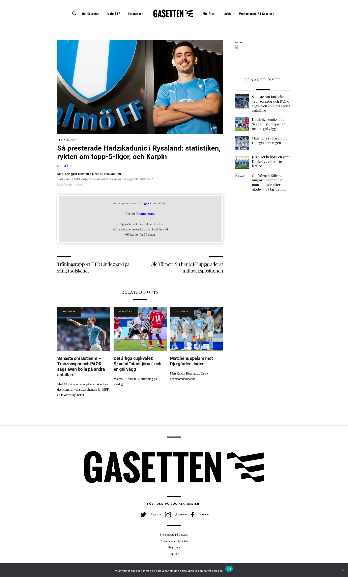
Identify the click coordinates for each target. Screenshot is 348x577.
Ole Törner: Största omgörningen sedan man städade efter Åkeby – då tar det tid (269, 182)
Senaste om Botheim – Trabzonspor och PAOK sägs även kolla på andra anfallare (81, 366)
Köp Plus (174, 553)
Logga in (146, 203)
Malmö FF (113, 13)
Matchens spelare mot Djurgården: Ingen (191, 361)
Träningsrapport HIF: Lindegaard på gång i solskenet (93, 267)
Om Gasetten (90, 13)
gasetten (204, 514)
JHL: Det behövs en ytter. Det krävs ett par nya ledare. (271, 161)
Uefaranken (135, 13)
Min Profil (209, 13)
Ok (229, 568)
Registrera (174, 547)
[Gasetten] (173, 13)
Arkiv (227, 13)
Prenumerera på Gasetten (256, 13)
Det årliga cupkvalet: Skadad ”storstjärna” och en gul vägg (137, 364)
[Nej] (343, 570)
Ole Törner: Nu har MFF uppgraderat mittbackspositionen (186, 267)
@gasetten (156, 514)
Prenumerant (145, 213)
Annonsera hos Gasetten (174, 541)
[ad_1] (263, 48)
